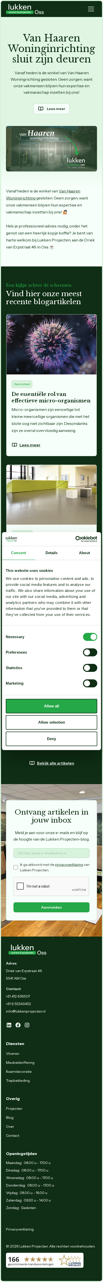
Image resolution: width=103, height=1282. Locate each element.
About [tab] (84, 553)
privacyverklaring (69, 864)
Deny (51, 739)
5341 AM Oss (16, 978)
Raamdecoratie (19, 1071)
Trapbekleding (18, 1080)
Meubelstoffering (20, 1062)
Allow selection (51, 722)
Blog (10, 1117)
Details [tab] (52, 553)
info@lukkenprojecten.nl (26, 1011)
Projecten (14, 1108)
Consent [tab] (18, 553)
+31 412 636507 (18, 996)
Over (10, 1126)
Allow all (51, 706)
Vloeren (12, 1053)
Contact (12, 1135)
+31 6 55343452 (18, 1004)
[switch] (90, 652)
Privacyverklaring (20, 1229)
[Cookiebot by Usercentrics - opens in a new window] (75, 539)
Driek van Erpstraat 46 (24, 971)
